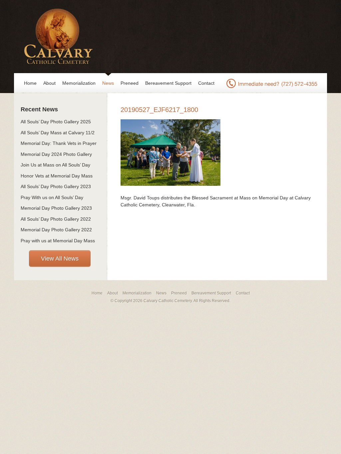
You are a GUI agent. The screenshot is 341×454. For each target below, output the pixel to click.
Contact (206, 83)
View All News (60, 258)
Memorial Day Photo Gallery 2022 (56, 229)
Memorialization (79, 83)
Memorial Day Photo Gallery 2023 (56, 208)
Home (30, 83)
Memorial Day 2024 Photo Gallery (56, 154)
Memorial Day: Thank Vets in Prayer (59, 143)
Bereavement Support (168, 83)
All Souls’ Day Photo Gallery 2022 (56, 219)
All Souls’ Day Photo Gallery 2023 (56, 186)
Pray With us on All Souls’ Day (52, 197)
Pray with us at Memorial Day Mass (58, 240)
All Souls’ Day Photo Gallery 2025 (56, 121)
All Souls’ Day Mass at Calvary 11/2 (58, 132)
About (49, 83)
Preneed (130, 83)
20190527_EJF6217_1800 (159, 109)
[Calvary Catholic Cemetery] (56, 36)
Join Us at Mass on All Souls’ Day (55, 165)
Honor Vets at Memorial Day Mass (57, 175)
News (108, 83)
